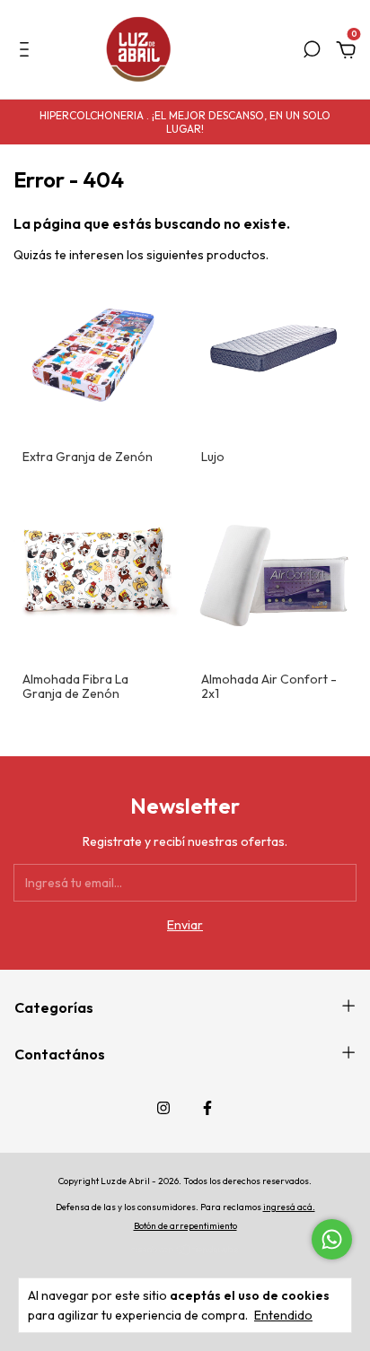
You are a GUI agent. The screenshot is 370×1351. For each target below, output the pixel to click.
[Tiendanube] (185, 1251)
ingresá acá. (289, 1207)
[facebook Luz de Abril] (207, 1108)
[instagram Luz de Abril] (163, 1108)
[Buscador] (312, 52)
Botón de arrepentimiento (185, 1226)
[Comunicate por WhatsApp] (332, 1239)
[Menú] (27, 52)
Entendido (283, 1315)
